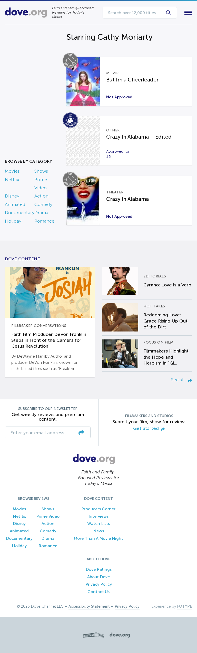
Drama (41, 212)
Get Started (146, 428)
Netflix (12, 179)
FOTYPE (184, 606)
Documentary (19, 212)
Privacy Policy (98, 584)
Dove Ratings (99, 569)
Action (41, 196)
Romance (44, 221)
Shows (41, 171)
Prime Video (48, 516)
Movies (12, 171)
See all (178, 379)
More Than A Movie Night (98, 538)
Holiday (13, 221)
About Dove (98, 577)
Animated (15, 204)
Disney (12, 196)
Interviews (98, 516)
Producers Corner (98, 509)
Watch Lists (98, 523)
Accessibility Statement (89, 606)
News (98, 531)
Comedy (43, 204)
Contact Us (98, 591)
